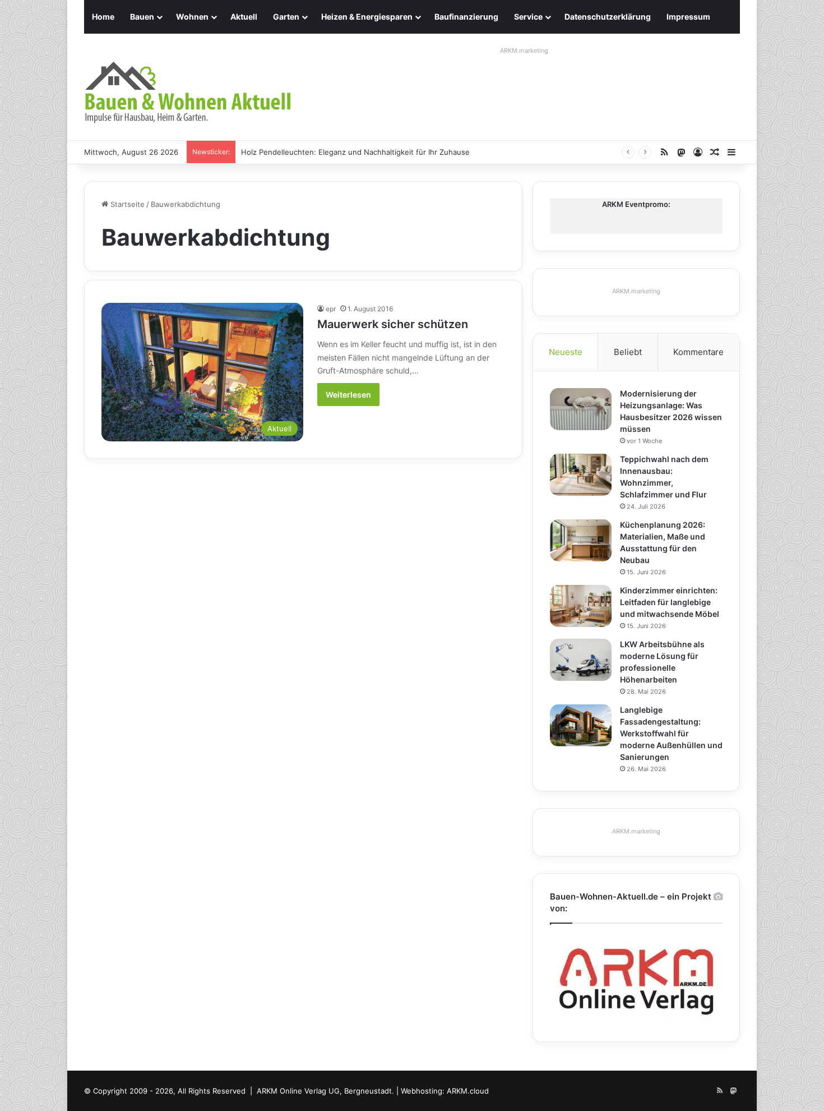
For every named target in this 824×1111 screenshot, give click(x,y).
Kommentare (698, 352)
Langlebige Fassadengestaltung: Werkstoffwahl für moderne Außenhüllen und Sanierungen (671, 733)
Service (528, 16)
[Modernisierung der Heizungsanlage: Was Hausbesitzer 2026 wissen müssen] (581, 409)
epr (331, 309)
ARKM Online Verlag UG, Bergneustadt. (325, 1090)
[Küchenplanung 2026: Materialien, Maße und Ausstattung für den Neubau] (581, 540)
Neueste (565, 352)
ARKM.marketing (524, 50)
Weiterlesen (348, 394)
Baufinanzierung (466, 16)
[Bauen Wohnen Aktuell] (187, 92)
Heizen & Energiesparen (367, 16)
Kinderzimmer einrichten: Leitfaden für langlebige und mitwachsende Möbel (669, 602)
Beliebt (628, 352)
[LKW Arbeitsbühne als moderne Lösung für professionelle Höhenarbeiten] (581, 660)
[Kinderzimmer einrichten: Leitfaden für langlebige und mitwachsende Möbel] (581, 606)
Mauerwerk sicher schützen (392, 324)
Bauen (142, 16)
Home (103, 16)
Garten (286, 16)
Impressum (688, 16)
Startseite (126, 204)
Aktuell (243, 16)
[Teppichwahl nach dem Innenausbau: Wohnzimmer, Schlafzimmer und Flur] (581, 475)
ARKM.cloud (468, 1090)
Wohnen (192, 16)
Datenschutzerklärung (607, 16)
